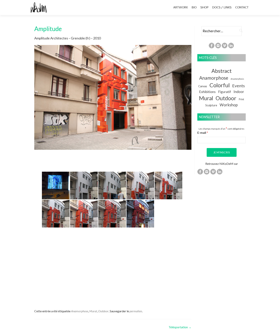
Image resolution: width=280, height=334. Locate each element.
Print (241, 99)
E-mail (202, 132)
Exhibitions (207, 92)
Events (238, 85)
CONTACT (242, 7)
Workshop (229, 105)
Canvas (202, 86)
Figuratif (224, 92)
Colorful (220, 85)
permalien (136, 311)
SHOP (204, 7)
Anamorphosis (237, 79)
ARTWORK (180, 7)
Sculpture (211, 105)
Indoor (239, 92)
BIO (194, 7)
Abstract (221, 71)
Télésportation (180, 327)
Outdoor (103, 311)
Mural (93, 311)
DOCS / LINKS (221, 7)
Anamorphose (79, 311)
